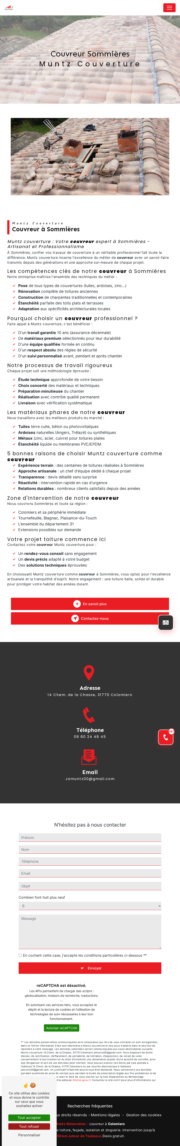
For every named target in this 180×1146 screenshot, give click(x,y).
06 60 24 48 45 (90, 736)
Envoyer (95, 968)
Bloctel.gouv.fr (81, 1080)
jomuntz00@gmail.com (90, 778)
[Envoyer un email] (165, 622)
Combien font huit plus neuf (42, 897)
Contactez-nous (95, 618)
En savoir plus (95, 604)
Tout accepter (29, 1117)
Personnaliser (29, 1135)
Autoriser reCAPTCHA (61, 1028)
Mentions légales (105, 1115)
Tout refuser (29, 1126)
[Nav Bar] (169, 7)
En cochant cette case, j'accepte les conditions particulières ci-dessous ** (85, 955)
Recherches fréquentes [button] (90, 1106)
